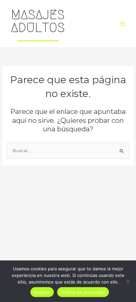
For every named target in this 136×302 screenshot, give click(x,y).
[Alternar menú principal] (123, 24)
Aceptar (42, 292)
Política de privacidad (83, 292)
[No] (127, 281)
